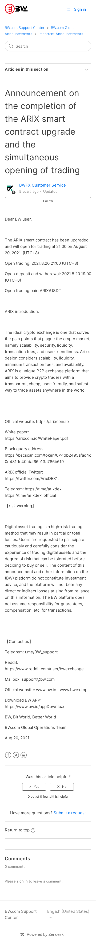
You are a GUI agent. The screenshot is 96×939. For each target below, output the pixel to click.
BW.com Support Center (25, 27)
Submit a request (70, 812)
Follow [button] (48, 201)
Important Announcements (61, 34)
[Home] (16, 12)
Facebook (8, 755)
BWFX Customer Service (42, 185)
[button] (68, 9)
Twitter (16, 755)
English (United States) (68, 911)
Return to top (17, 829)
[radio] (34, 787)
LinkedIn (23, 755)
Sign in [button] (80, 9)
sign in (22, 881)
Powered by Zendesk (45, 934)
